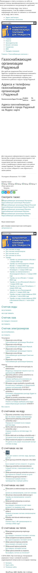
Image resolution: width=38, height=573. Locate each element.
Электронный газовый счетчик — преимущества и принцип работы (17, 480)
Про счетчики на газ (12, 253)
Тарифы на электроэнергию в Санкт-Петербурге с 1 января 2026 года (22, 269)
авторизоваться (7, 228)
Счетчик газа (9, 317)
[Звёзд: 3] (19, 184)
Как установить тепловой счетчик (16, 544)
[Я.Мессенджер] (3, 192)
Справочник (9, 47)
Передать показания (12, 51)
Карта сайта (10, 565)
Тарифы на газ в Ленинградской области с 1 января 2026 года (20, 291)
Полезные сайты (11, 567)
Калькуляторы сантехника (14, 19)
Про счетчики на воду (13, 249)
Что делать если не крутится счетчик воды (20, 437)
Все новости (6, 407)
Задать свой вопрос (12, 17)
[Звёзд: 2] (12, 184)
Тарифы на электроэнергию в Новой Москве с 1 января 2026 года (22, 264)
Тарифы (8, 257)
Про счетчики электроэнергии (15, 251)
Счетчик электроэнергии (15, 328)
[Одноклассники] (8, 192)
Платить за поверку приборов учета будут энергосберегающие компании (19, 402)
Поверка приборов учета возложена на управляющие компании (19, 380)
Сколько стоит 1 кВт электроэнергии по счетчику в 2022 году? (19, 522)
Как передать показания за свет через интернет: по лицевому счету (18, 506)
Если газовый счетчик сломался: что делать (20, 464)
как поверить (6, 324)
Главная (8, 39)
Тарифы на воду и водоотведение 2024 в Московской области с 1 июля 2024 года (23, 300)
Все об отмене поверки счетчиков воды (19, 417)
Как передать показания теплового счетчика (20, 535)
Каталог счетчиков (12, 45)
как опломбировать (8, 332)
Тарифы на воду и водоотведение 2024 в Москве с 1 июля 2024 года (23, 295)
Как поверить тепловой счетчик (16, 548)
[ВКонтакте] (5, 192)
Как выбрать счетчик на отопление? (17, 553)
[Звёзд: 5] (32, 184)
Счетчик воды (9, 306)
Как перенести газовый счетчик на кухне (19, 474)
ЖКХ (7, 49)
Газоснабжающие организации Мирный (19, 346)
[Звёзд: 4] (25, 184)
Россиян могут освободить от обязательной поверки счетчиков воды (20, 386)
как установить (6, 310)
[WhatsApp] (14, 192)
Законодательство (12, 43)
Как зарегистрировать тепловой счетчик (19, 540)
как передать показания (9, 321)
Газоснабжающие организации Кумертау (19, 361)
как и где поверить (8, 313)
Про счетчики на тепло (13, 255)
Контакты (9, 563)
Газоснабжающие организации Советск (19, 351)
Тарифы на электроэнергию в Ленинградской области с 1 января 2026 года (23, 274)
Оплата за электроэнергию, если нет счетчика (21, 493)
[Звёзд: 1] (5, 184)
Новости (8, 41)
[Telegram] (11, 192)
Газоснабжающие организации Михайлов (19, 342)
